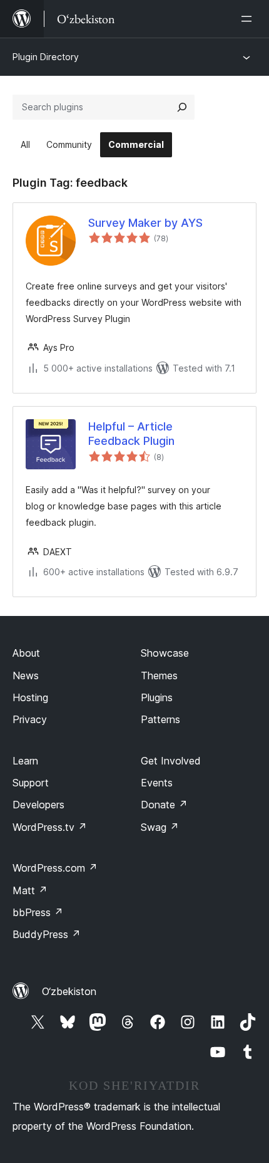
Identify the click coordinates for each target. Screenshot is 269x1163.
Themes (159, 675)
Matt (30, 890)
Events (157, 782)
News (26, 675)
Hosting (30, 697)
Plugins (157, 697)
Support (31, 782)
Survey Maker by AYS (145, 222)
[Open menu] (249, 19)
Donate (164, 804)
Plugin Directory (46, 56)
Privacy (30, 719)
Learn (25, 760)
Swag (160, 827)
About (26, 653)
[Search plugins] (182, 107)
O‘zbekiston (69, 991)
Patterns (160, 719)
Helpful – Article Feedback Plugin (131, 433)
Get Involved (171, 760)
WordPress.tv (50, 827)
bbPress (38, 912)
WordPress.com (55, 868)
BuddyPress (47, 934)
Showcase (165, 653)
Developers (38, 804)
